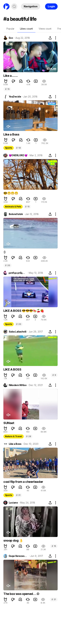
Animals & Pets (13, 206)
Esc (11, 38)
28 (28, 436)
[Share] (50, 38)
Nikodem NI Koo (17, 385)
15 (7, 89)
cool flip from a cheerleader (23, 481)
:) (4, 252)
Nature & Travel (13, 436)
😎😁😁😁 (10, 193)
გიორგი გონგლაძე (17, 273)
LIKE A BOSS (12, 369)
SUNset (8, 423)
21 (54, 599)
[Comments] (21, 81)
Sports (8, 148)
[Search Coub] (14, 6)
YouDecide (15, 96)
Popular (10, 28)
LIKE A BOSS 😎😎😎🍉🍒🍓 (23, 310)
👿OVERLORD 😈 (18, 155)
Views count (45, 28)
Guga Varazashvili (18, 556)
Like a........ (10, 75)
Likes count (26, 28)
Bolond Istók (16, 214)
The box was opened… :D (21, 594)
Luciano (13, 502)
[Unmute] (8, 68)
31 (18, 495)
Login (51, 6)
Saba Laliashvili (17, 331)
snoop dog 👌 (13, 540)
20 (7, 265)
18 (18, 147)
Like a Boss (11, 134)
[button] (6, 81)
